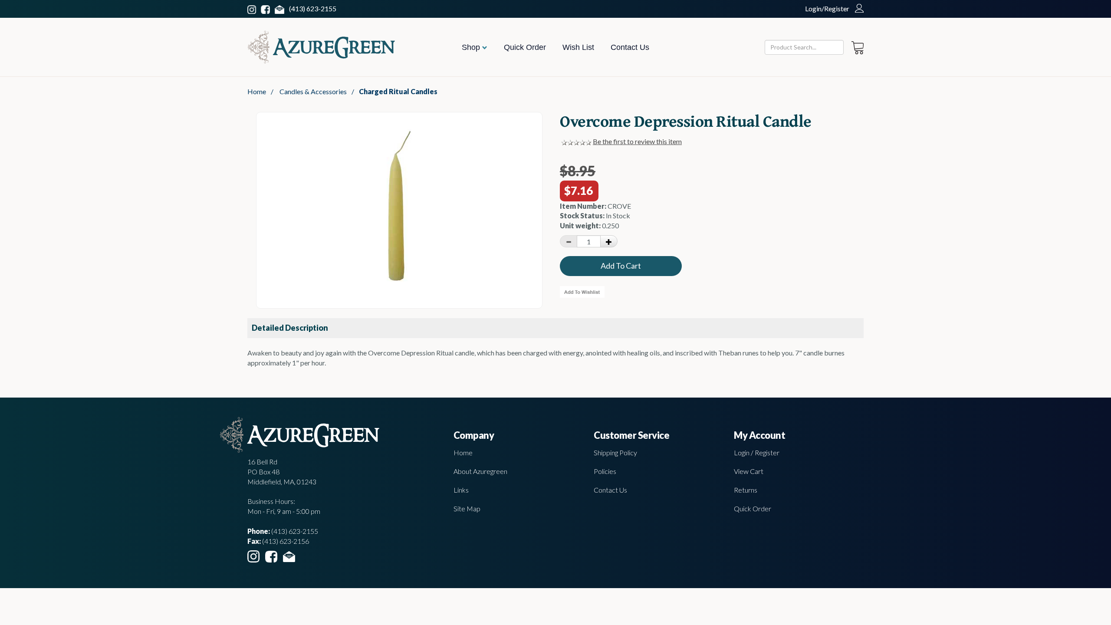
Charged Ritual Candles (398, 91)
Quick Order (525, 47)
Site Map (467, 508)
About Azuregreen (480, 471)
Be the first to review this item (637, 141)
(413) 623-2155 (312, 8)
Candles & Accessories (313, 91)
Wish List (578, 47)
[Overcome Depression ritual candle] (399, 278)
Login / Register (756, 452)
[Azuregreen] (321, 47)
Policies (605, 471)
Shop (472, 47)
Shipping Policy (615, 452)
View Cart (748, 471)
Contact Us (630, 47)
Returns (745, 490)
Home (256, 91)
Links (461, 490)
